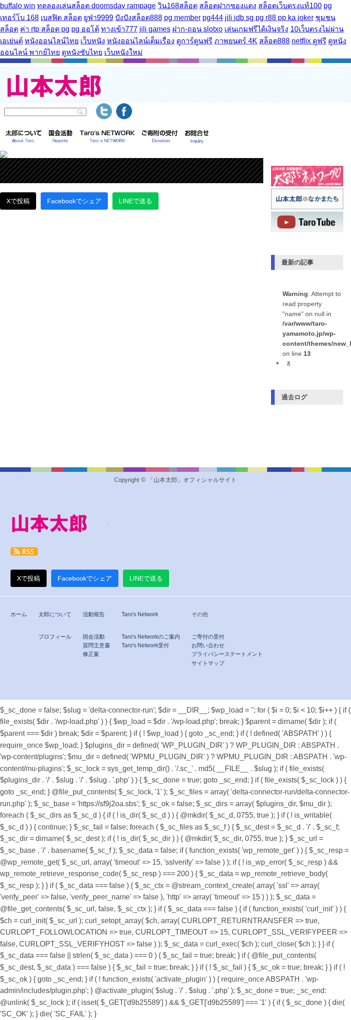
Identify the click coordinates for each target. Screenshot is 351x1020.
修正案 (91, 654)
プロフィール (54, 637)
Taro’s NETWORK (107, 137)
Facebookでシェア (74, 201)
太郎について (23, 137)
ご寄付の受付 (207, 637)
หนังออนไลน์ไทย (52, 41)
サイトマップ (207, 663)
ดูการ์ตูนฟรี (194, 41)
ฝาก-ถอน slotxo (197, 29)
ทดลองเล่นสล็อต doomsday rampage (96, 6)
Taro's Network (140, 614)
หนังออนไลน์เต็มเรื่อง (141, 41)
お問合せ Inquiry (197, 137)
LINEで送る (135, 201)
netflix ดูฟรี (309, 41)
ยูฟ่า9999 (98, 17)
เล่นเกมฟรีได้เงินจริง (256, 29)
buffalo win (17, 6)
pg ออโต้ (85, 29)
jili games (154, 29)
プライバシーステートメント (227, 654)
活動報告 (94, 614)
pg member (182, 17)
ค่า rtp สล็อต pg (44, 29)
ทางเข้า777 (119, 29)
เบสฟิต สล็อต (61, 17)
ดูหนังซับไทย (82, 52)
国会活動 (94, 637)
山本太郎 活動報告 (60, 137)
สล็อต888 (274, 41)
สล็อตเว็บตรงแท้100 (290, 6)
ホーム (19, 614)
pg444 (212, 17)
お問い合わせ (207, 645)
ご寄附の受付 (160, 137)
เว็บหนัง (92, 41)
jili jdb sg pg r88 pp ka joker (269, 17)
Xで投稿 (18, 201)
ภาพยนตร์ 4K (235, 41)
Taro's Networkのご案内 (151, 637)
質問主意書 (96, 645)
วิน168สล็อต (177, 6)
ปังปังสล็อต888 (138, 17)
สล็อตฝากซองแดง (227, 6)
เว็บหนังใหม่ (123, 52)
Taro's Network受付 (145, 645)
